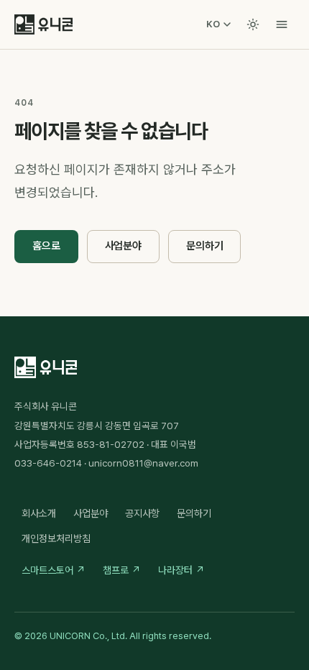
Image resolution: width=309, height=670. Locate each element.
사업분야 (123, 245)
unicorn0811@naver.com (143, 463)
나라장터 (181, 570)
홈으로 (46, 245)
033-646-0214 (48, 463)
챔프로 (122, 570)
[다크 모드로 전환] (253, 24)
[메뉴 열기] (282, 24)
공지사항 (142, 513)
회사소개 (39, 513)
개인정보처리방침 (56, 538)
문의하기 (204, 245)
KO (213, 24)
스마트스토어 (54, 570)
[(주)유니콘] (43, 24)
